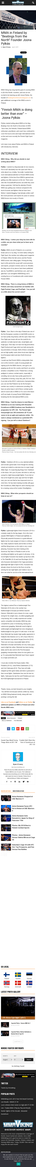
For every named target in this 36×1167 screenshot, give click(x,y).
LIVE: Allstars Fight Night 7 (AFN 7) (13, 1017)
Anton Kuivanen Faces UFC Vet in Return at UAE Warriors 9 (23, 808)
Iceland (29, 987)
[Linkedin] (20, 781)
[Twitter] (24, 781)
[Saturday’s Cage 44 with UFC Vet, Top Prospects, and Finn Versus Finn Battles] (6, 847)
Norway (6, 987)
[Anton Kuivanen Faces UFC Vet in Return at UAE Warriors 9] (6, 808)
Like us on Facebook (8, 702)
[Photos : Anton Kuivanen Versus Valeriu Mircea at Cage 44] (6, 837)
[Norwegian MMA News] (7, 983)
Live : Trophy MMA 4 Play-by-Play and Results (16, 1108)
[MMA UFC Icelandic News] (29, 983)
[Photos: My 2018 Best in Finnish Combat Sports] (6, 827)
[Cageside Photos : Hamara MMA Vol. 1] (5, 1024)
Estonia (29, 978)
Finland (20, 718)
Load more (17, 1041)
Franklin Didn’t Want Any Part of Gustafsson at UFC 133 (27, 742)
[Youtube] (28, 781)
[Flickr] (11, 781)
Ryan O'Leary (6, 47)
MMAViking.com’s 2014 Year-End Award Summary (17, 1099)
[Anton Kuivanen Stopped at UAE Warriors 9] (6, 798)
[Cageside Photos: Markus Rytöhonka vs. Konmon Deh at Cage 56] (5, 1033)
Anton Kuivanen (11, 718)
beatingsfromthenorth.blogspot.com (19, 98)
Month (5, 1056)
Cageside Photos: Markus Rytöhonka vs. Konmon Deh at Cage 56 (21, 1033)
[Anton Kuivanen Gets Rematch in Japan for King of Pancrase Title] (6, 818)
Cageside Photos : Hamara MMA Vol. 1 (20, 1023)
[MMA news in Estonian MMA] (29, 975)
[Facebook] (7, 781)
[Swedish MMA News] (7, 975)
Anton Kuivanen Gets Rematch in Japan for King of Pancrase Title (23, 818)
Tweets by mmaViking (8, 1088)
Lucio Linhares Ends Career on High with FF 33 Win (17, 1105)
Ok (18, 1164)
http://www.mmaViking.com (18, 767)
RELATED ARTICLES (6, 791)
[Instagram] (16, 781)
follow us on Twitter (26, 702)
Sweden (18, 978)
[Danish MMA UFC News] (18, 983)
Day (15, 1056)
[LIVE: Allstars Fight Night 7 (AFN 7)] (18, 1008)
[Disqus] (18, 884)
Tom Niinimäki (18, 720)
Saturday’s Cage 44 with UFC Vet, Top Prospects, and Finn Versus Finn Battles (23, 847)
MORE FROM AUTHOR (18, 791)
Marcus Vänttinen (7, 720)
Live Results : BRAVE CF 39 (9, 1102)
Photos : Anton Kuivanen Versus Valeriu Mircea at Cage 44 (23, 837)
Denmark (18, 987)
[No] (33, 1160)
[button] (33, 2)
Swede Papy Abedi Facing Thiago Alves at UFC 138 (9, 741)
